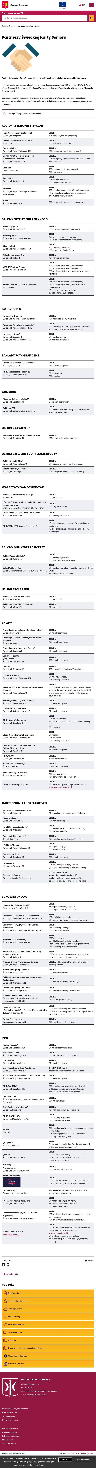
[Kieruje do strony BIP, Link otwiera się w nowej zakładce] (81, 5)
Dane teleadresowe (9, 1412)
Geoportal (12, 1340)
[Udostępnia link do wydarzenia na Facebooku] (3, 1264)
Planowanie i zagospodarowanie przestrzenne (26, 1348)
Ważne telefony (14, 1317)
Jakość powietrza (15, 1309)
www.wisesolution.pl (11, 1234)
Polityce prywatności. (36, 1465)
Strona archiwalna (9, 1444)
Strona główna (7, 26)
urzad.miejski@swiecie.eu (36, 1395)
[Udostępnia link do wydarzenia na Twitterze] (8, 1264)
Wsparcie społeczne (16, 1324)
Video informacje (15, 1332)
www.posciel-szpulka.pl (59, 787)
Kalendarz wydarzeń (16, 1364)
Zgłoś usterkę (13, 1293)
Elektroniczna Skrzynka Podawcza (15, 1409)
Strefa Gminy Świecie (10, 1420)
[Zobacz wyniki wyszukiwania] (91, 18)
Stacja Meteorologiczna (17, 1356)
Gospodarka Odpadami (17, 1301)
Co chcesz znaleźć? (12, 13)
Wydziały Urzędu (8, 1416)
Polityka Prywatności (10, 1428)
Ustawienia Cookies (9, 1432)
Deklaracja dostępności (10, 1436)
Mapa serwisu (7, 1440)
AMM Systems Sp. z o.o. (84, 1453)
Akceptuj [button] (65, 1459)
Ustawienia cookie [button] (83, 1459)
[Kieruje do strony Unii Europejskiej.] (62, 5)
